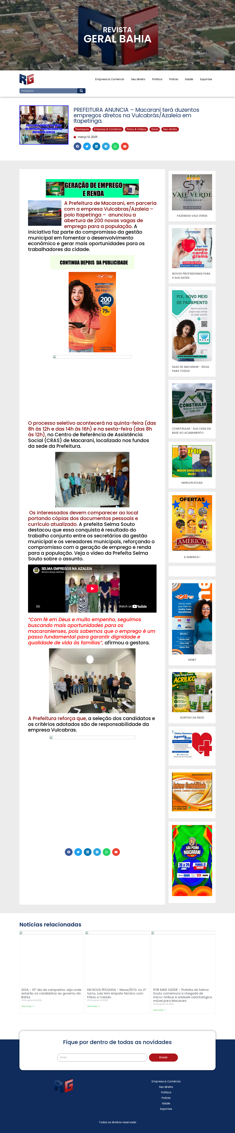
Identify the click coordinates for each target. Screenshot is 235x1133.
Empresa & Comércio (109, 79)
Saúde (189, 79)
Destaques (82, 129)
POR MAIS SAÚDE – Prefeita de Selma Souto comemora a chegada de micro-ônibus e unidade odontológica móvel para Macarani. (182, 995)
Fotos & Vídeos (136, 129)
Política (157, 79)
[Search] (81, 90)
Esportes (206, 79)
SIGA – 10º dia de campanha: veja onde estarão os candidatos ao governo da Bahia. (51, 993)
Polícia (173, 79)
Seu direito (138, 79)
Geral (154, 129)
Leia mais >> (27, 1006)
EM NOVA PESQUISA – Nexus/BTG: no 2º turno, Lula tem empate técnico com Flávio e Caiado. (116, 993)
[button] (77, 146)
